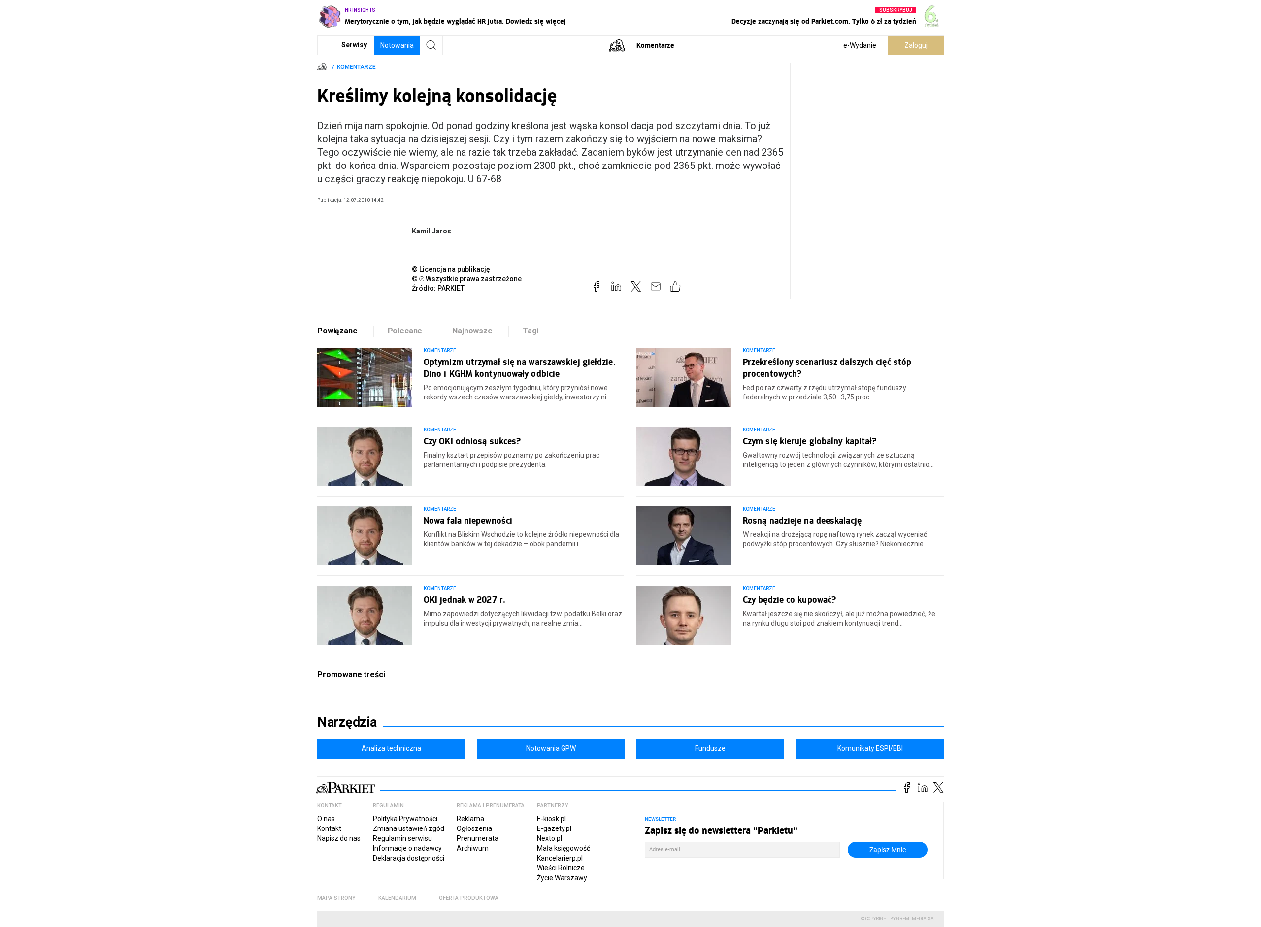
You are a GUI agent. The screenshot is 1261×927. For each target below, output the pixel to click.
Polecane (405, 330)
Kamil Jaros (431, 231)
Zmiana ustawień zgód (408, 828)
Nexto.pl (549, 838)
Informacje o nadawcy (407, 848)
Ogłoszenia (474, 828)
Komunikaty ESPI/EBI (870, 748)
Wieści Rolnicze (561, 868)
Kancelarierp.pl (560, 858)
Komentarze (655, 45)
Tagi (530, 330)
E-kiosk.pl (551, 819)
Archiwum (473, 848)
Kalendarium (397, 898)
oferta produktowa (468, 898)
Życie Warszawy (562, 878)
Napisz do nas (339, 838)
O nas (326, 819)
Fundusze (710, 748)
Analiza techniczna (391, 748)
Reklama (470, 819)
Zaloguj (916, 45)
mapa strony (336, 898)
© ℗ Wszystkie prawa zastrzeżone (467, 279)
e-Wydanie (859, 45)
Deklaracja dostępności (408, 858)
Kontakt (329, 828)
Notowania (397, 45)
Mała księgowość (563, 848)
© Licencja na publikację (451, 269)
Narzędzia (347, 722)
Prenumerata (477, 838)
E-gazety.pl (554, 828)
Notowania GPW (551, 748)
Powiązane (337, 330)
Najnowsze (472, 330)
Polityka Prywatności (405, 819)
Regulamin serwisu (402, 838)
